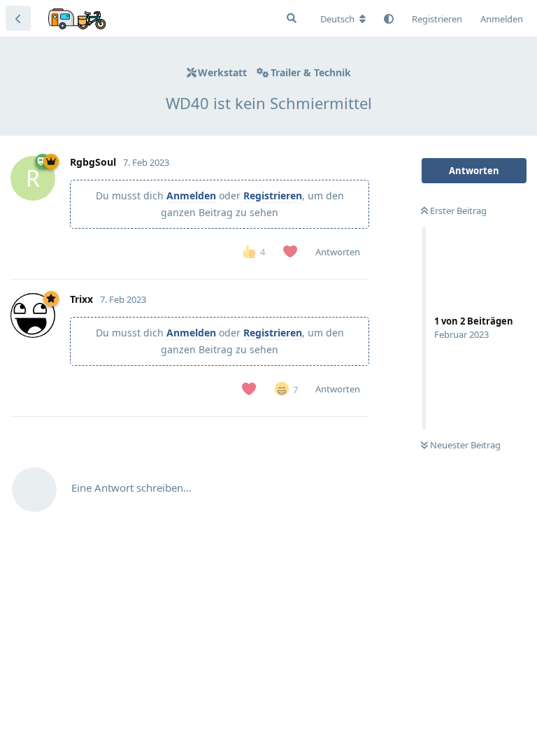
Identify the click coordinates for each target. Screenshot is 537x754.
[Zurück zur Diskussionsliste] (18, 18)
